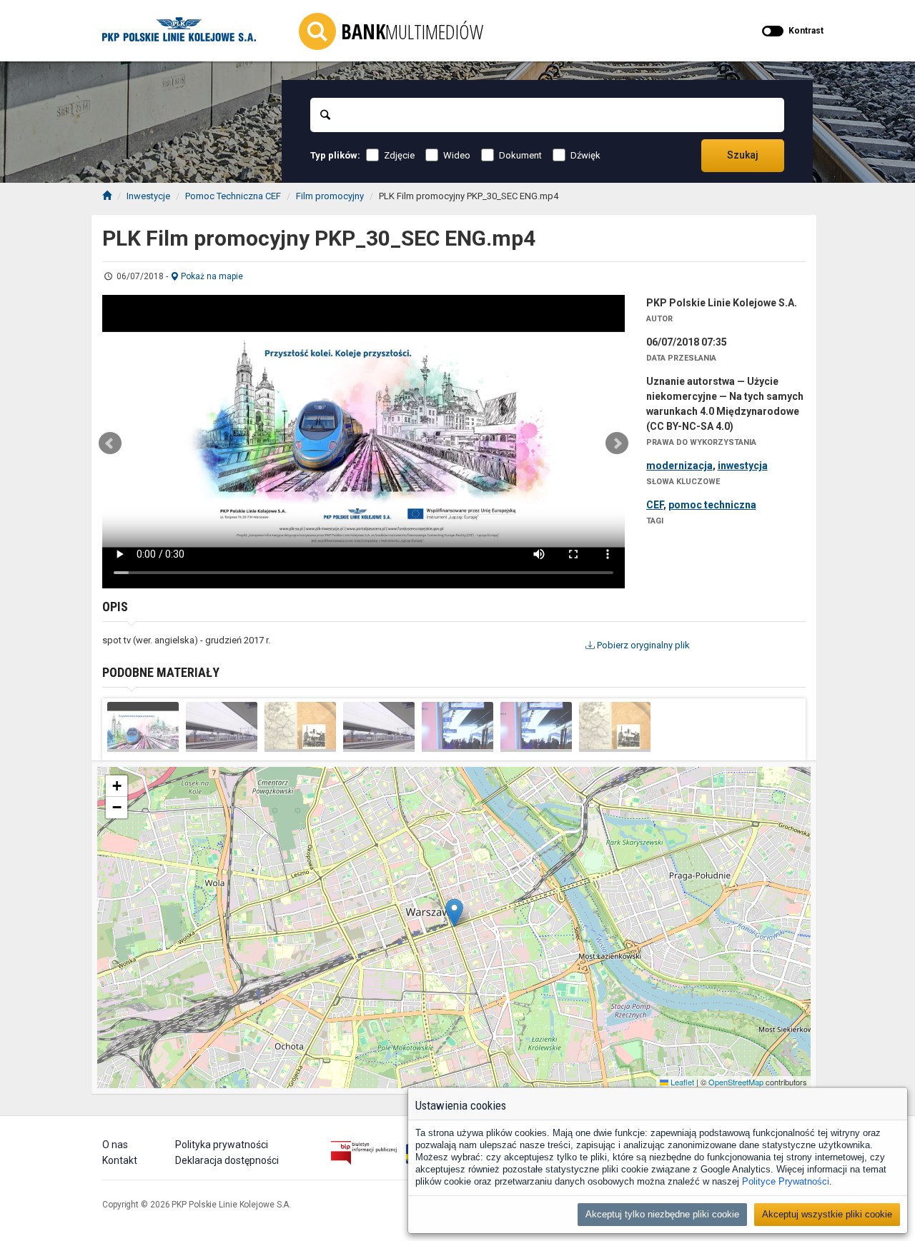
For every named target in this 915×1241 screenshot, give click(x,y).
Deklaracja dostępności (227, 1160)
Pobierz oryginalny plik (642, 645)
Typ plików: (335, 155)
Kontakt (119, 1160)
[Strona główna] (107, 196)
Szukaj (742, 155)
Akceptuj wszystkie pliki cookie (827, 1214)
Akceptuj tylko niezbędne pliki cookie (662, 1214)
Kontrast (806, 31)
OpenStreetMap (735, 1081)
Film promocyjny (330, 196)
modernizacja (679, 465)
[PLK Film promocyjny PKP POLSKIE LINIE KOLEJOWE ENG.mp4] (615, 727)
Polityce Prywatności (785, 1181)
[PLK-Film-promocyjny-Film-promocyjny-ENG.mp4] (379, 727)
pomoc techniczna (712, 505)
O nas (115, 1144)
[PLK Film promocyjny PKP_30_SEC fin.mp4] (143, 727)
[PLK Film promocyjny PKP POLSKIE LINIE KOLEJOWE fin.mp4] (300, 727)
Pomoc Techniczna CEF (233, 196)
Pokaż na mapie (211, 276)
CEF (654, 505)
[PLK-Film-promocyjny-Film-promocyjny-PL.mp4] (221, 727)
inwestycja (743, 465)
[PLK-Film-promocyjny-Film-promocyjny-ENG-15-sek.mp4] (536, 727)
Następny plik (616, 443)
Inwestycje (148, 196)
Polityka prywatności (221, 1144)
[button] (454, 913)
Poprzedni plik (110, 443)
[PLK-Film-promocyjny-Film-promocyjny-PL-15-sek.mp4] (457, 727)
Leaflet (681, 1081)
